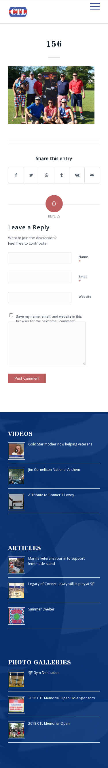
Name (83, 259)
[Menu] (92, 6)
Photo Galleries (39, 662)
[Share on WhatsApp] (46, 175)
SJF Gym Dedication (44, 672)
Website (85, 296)
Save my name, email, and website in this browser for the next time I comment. (49, 318)
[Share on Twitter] (31, 175)
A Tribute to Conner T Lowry (51, 494)
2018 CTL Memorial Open (49, 723)
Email (83, 279)
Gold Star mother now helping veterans (60, 444)
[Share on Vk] (76, 175)
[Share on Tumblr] (61, 175)
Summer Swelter (41, 609)
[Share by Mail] (92, 175)
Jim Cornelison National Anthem (54, 469)
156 (54, 44)
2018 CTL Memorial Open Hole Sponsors (61, 698)
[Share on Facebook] (16, 175)
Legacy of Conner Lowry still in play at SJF (61, 583)
